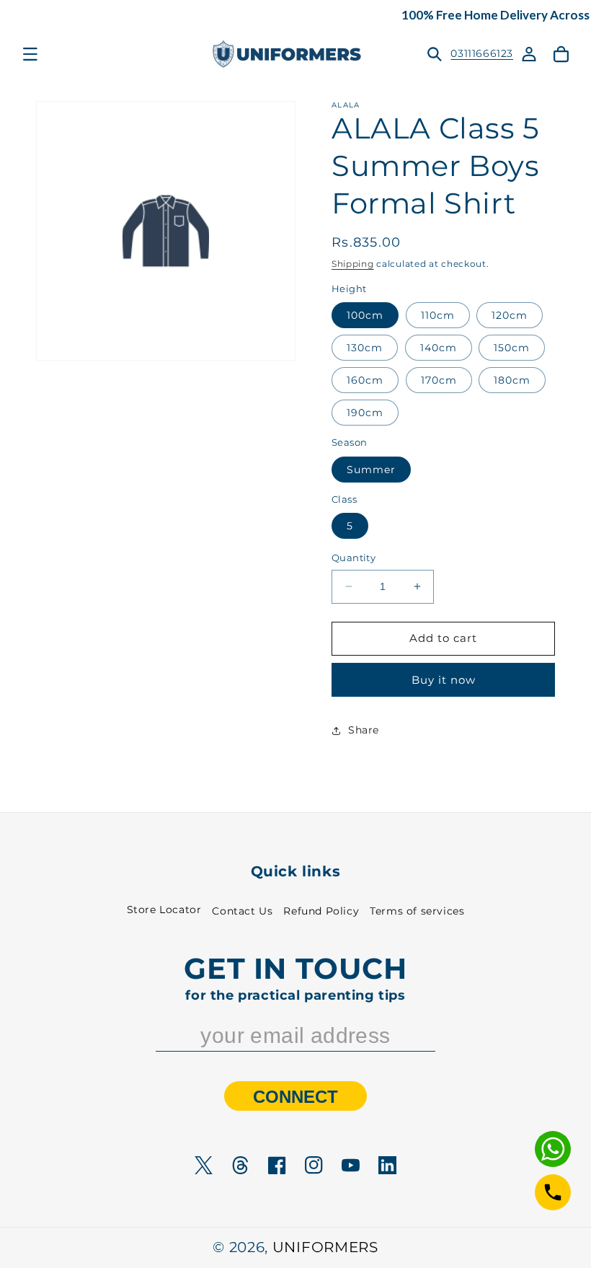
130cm (365, 347)
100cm (365, 315)
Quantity (354, 557)
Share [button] (363, 729)
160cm (365, 380)
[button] (30, 54)
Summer (371, 469)
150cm (512, 347)
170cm (439, 380)
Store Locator (164, 909)
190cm (365, 412)
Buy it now (444, 680)
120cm (510, 315)
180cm (512, 380)
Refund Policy (321, 910)
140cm (438, 347)
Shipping (353, 263)
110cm (438, 315)
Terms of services (417, 910)
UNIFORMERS (325, 1247)
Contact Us (242, 910)
